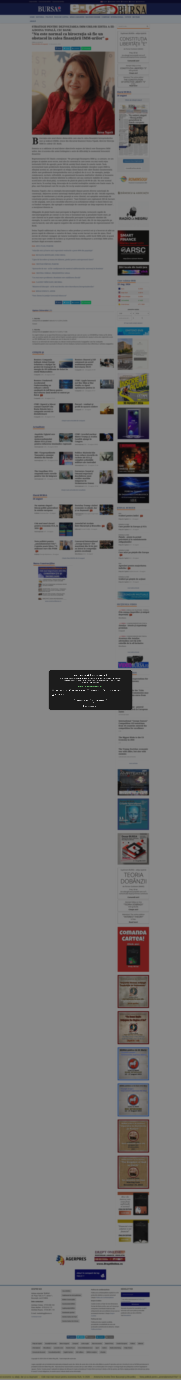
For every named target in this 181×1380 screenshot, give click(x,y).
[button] (90, 686)
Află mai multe (94, 683)
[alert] (90, 690)
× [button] (130, 672)
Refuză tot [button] (100, 701)
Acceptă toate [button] (82, 701)
